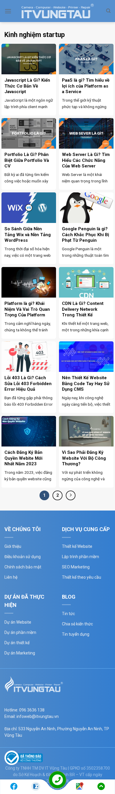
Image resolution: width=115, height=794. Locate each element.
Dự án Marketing (19, 653)
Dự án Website (17, 622)
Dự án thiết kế (16, 642)
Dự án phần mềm (20, 632)
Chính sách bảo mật (22, 567)
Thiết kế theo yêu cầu (81, 577)
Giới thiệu (12, 546)
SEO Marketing (76, 567)
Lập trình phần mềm (80, 556)
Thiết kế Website (77, 546)
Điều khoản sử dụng (22, 556)
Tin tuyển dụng (75, 634)
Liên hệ (10, 577)
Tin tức (68, 613)
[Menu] (8, 11)
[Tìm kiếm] (108, 10)
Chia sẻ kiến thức (77, 624)
